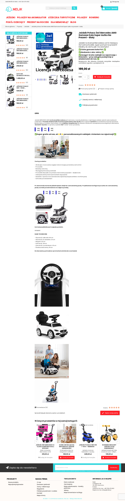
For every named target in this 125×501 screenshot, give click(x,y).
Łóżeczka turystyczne (61, 17)
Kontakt (39, 493)
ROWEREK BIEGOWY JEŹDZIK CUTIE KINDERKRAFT (109, 446)
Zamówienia (68, 484)
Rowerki (94, 17)
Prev (36, 442)
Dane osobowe (69, 482)
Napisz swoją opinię (107, 89)
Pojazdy (82, 17)
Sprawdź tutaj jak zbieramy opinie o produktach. (50, 413)
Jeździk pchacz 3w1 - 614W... (22, 87)
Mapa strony (41, 495)
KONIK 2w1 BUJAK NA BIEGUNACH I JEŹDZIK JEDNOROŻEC (66, 446)
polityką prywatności (95, 471)
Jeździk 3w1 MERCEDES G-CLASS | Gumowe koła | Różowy (45, 446)
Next (118, 442)
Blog (73, 22)
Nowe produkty (13, 482)
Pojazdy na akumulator (31, 17)
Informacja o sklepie (102, 479)
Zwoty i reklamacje (43, 487)
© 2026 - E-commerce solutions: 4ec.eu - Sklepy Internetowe (62, 499)
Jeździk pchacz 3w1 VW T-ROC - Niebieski (88, 446)
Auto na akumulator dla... (23, 74)
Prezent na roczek (38, 22)
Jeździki (10, 17)
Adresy (66, 490)
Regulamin (40, 489)
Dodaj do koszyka (102, 77)
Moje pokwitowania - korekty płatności (73, 487)
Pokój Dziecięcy (15, 22)
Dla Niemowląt (60, 22)
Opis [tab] (37, 113)
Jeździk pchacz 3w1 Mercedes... (22, 37)
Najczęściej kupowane (15, 484)
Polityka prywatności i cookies (47, 491)
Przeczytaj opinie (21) (88, 89)
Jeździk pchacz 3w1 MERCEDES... (22, 50)
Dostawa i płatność (43, 484)
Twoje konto (70, 479)
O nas (39, 482)
